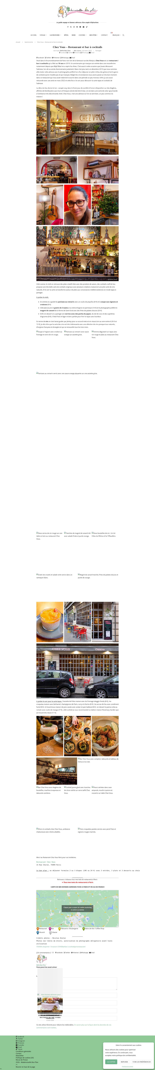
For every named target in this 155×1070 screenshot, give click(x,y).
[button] (77, 972)
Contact (104, 35)
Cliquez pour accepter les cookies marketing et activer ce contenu (77, 909)
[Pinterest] (77, 27)
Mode (74, 35)
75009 (38, 947)
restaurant (81, 947)
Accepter (111, 1062)
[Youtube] (80, 27)
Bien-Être (93, 35)
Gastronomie (55, 35)
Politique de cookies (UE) (25, 1058)
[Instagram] (74, 27)
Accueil (34, 35)
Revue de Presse (22, 1060)
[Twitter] (71, 27)
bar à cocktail (69, 947)
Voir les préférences (142, 1062)
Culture (82, 35)
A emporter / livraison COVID (51, 947)
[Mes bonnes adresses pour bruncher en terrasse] (50, 983)
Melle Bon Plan (65, 51)
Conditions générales (23, 1051)
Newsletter (20, 1055)
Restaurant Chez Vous (45, 862)
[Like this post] (53, 953)
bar (63, 947)
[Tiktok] (87, 27)
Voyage (42, 35)
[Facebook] (67, 27)
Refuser (124, 1062)
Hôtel (66, 35)
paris (76, 947)
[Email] (83, 27)
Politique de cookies (127, 1066)
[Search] (123, 35)
